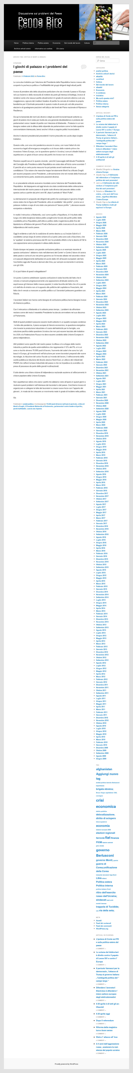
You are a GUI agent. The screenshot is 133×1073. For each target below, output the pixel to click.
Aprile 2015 (100, 581)
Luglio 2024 (100, 282)
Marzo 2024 (100, 293)
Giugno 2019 (101, 446)
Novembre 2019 (102, 436)
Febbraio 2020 (101, 427)
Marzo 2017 (100, 518)
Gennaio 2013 (101, 649)
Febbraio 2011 (101, 712)
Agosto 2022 (101, 345)
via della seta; (106, 910)
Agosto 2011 (101, 695)
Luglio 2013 (100, 633)
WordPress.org (102, 928)
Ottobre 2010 (101, 723)
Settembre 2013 (102, 627)
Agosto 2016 (101, 537)
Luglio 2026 (100, 220)
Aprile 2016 (100, 548)
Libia (99, 878)
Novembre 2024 (102, 274)
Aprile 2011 (100, 706)
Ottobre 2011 (101, 690)
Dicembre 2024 (102, 271)
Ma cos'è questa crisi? (105, 98)
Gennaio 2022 (101, 365)
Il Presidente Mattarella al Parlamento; (39, 406)
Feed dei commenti (104, 926)
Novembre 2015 (102, 561)
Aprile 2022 (100, 356)
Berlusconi (115, 783)
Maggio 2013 (101, 638)
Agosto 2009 (101, 756)
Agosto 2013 (101, 630)
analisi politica (28, 404)
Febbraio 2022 (101, 362)
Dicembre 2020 (102, 400)
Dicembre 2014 (102, 591)
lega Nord (113, 875)
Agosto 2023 (101, 312)
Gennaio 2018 (101, 490)
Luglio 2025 (100, 252)
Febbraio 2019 (101, 457)
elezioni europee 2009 (103, 830)
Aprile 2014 (100, 608)
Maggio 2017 (101, 512)
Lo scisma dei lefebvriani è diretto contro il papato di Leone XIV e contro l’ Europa (107, 127)
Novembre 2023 (102, 304)
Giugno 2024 (101, 285)
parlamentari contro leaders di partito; (68, 406)
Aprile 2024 (100, 291)
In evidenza (100, 93)
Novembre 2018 (102, 466)
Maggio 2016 (101, 545)
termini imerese (101, 903)
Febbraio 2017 (101, 520)
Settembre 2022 (102, 343)
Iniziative (99, 95)
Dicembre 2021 (102, 367)
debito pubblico (101, 811)
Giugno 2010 (101, 731)
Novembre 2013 (102, 622)
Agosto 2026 (101, 217)
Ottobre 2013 (101, 624)
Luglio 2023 (100, 315)
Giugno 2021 (101, 384)
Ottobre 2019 (101, 438)
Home (16, 43)
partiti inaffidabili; (19, 408)
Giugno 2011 (101, 701)
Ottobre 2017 (101, 499)
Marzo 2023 (100, 326)
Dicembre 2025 (102, 239)
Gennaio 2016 (101, 556)
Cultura (87, 43)
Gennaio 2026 (101, 236)
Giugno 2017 (101, 509)
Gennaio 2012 (101, 682)
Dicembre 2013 (102, 619)
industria (99, 875)
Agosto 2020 (101, 411)
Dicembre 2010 (102, 717)
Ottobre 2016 (101, 531)
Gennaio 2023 (101, 332)
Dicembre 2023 (102, 302)
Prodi (109, 889)
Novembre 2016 (102, 529)
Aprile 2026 (100, 228)
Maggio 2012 (101, 671)
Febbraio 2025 (101, 266)
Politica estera (43, 43)
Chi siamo (60, 48)
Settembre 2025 (102, 247)
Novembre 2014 (102, 594)
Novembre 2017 (102, 496)
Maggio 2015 (101, 578)
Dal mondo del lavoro (72, 43)
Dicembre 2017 (102, 493)
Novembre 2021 (102, 370)
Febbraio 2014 (101, 613)
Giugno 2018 (101, 477)
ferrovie (100, 837)
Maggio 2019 (101, 449)
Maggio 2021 (101, 386)
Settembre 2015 (102, 567)
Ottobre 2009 (101, 750)
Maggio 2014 (101, 605)
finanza (115, 837)
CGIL (115, 793)
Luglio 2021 (100, 381)
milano (104, 878)
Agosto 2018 (101, 474)
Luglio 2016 (100, 540)
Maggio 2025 (101, 258)
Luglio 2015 (100, 572)
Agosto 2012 (101, 663)
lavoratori (106, 875)
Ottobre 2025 (101, 244)
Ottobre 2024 (101, 277)
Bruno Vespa (100, 793)
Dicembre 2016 (102, 526)
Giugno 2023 (101, 318)
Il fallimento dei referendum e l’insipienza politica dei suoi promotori (108, 177)
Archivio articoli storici (22, 48)
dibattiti (99, 87)
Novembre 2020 (102, 403)
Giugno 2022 (101, 351)
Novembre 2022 (102, 337)
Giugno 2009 (101, 758)
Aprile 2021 (100, 389)
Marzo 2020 (100, 425)
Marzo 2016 (100, 550)
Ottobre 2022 (101, 340)
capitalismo (109, 793)
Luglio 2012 (100, 665)
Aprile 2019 (100, 452)
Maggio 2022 (101, 354)
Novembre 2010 (102, 720)
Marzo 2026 (100, 231)
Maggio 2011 (101, 704)
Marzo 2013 (100, 643)
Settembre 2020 (102, 408)
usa (97, 911)
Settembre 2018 (102, 471)
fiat (107, 837)
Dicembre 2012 (102, 652)
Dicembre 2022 (102, 334)
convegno (99, 796)
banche (109, 783)
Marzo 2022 (100, 359)
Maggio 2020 (101, 419)
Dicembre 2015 (102, 559)
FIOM (99, 842)
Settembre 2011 (102, 693)
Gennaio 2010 (101, 745)
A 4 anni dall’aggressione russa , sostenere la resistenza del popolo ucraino (108, 1047)
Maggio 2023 (101, 321)
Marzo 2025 (100, 263)
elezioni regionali (105, 832)
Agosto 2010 (101, 725)
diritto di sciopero (106, 818)
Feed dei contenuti (103, 923)
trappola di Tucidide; (107, 906)
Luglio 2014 (100, 600)
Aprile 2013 (100, 641)
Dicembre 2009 (102, 747)
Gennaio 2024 (101, 299)
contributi (100, 79)
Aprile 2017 (100, 515)
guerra (116, 860)
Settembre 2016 (102, 534)
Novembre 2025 (102, 241)
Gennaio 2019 (101, 460)
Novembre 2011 (102, 687)
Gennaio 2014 (101, 616)
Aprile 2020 (100, 422)
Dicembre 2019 (102, 433)
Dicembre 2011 (102, 684)
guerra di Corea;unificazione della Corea (106, 867)
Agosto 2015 (101, 570)
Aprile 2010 (100, 736)
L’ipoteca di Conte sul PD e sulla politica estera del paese (107, 119)
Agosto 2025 (101, 250)
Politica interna (28, 43)
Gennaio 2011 (101, 715)
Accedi (99, 920)
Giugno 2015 (101, 575)
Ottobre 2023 (101, 307)
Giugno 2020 (101, 416)
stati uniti (110, 900)
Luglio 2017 (100, 507)
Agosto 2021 (101, 378)
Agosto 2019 (101, 441)
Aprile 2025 (100, 261)
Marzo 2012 (100, 676)
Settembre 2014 (102, 597)
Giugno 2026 (101, 222)
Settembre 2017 (102, 501)
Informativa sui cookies (43, 48)
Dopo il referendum (105, 1020)
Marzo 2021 (100, 392)
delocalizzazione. (105, 814)
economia (103, 826)
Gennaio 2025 (101, 269)
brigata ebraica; (105, 789)
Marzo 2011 (100, 709)
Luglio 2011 (100, 698)
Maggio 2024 (101, 288)
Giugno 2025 (101, 255)
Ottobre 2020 (101, 406)
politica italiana (101, 889)
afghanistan (104, 769)
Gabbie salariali (107, 842)
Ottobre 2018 (101, 468)
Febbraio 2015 (101, 586)
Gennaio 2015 (101, 589)
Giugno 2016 (101, 542)
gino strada (100, 846)
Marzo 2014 (100, 611)
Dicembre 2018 (102, 463)
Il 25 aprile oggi (103, 1013)
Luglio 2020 (100, 414)
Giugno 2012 (101, 668)
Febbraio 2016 (101, 553)
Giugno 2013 (101, 635)
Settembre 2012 (102, 660)
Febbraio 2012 (101, 679)
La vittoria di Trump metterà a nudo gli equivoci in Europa (107, 205)
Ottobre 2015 (101, 564)
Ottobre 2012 (101, 657)
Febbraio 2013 (101, 646)
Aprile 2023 (100, 323)
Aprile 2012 (100, 674)
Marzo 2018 (100, 485)
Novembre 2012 (102, 654)
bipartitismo (100, 786)
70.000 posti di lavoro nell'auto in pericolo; (61, 404)
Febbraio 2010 (101, 742)
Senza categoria (102, 106)
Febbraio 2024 (101, 296)
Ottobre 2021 (101, 373)
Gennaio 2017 (101, 523)
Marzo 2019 (100, 455)
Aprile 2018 (100, 482)
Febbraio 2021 (101, 395)
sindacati (101, 899)
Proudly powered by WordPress (66, 1064)
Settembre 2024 (102, 280)
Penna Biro (41, 76)
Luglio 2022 (100, 348)
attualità (99, 76)
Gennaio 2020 (101, 430)
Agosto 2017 (101, 504)
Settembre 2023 (102, 310)
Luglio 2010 (100, 728)
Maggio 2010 (101, 734)
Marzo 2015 (100, 583)
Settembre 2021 (102, 375)
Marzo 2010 (100, 739)
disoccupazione (101, 822)
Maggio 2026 (101, 225)
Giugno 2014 (101, 602)
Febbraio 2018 (101, 488)
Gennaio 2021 (101, 397)
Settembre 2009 (102, 753)
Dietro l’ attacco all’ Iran (107, 1037)
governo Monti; (104, 860)
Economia (56, 43)
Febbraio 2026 (101, 233)
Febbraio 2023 (101, 329)
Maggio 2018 (101, 479)
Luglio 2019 (100, 444)
